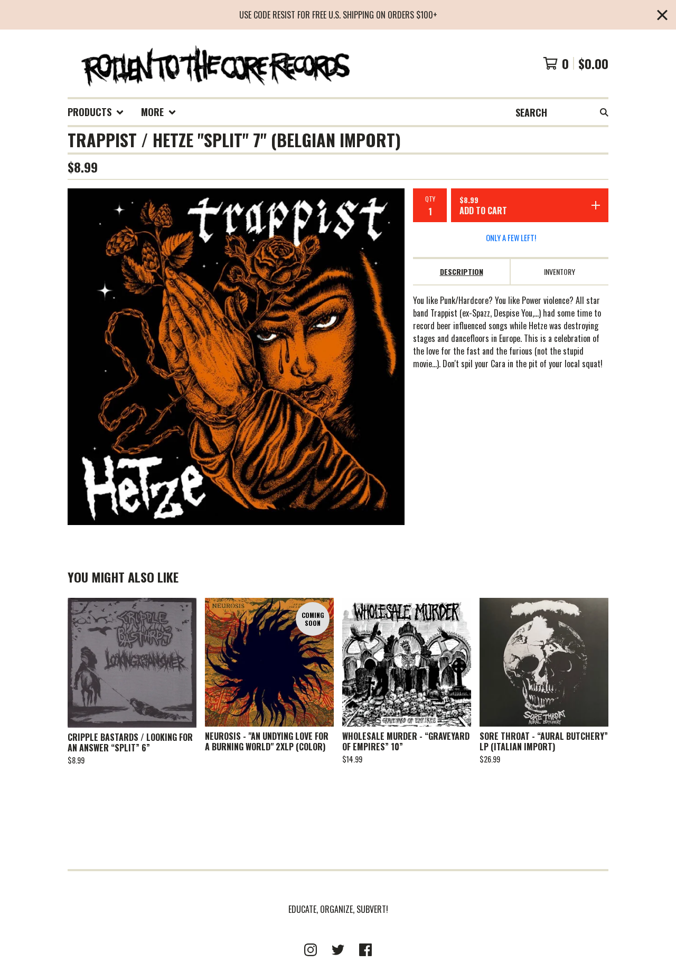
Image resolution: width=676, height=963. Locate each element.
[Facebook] (365, 950)
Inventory (559, 271)
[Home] (214, 63)
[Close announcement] (662, 15)
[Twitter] (338, 950)
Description (461, 271)
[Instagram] (310, 950)
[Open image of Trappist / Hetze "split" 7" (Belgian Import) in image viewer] (236, 356)
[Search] (604, 112)
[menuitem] (96, 112)
